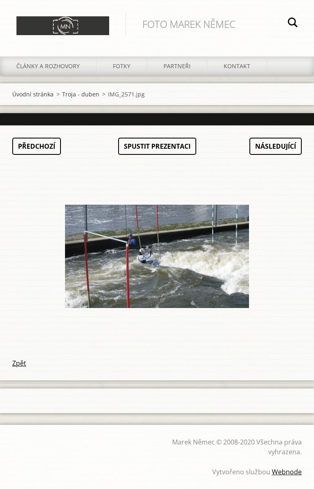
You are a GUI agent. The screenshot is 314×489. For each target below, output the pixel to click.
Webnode (287, 471)
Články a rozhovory (48, 66)
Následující (275, 146)
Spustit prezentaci (157, 146)
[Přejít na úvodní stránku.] (63, 20)
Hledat (293, 23)
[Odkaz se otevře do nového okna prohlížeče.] (157, 256)
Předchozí (36, 146)
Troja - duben (80, 94)
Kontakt (237, 66)
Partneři (177, 66)
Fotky (121, 66)
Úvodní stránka (33, 94)
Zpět (19, 363)
